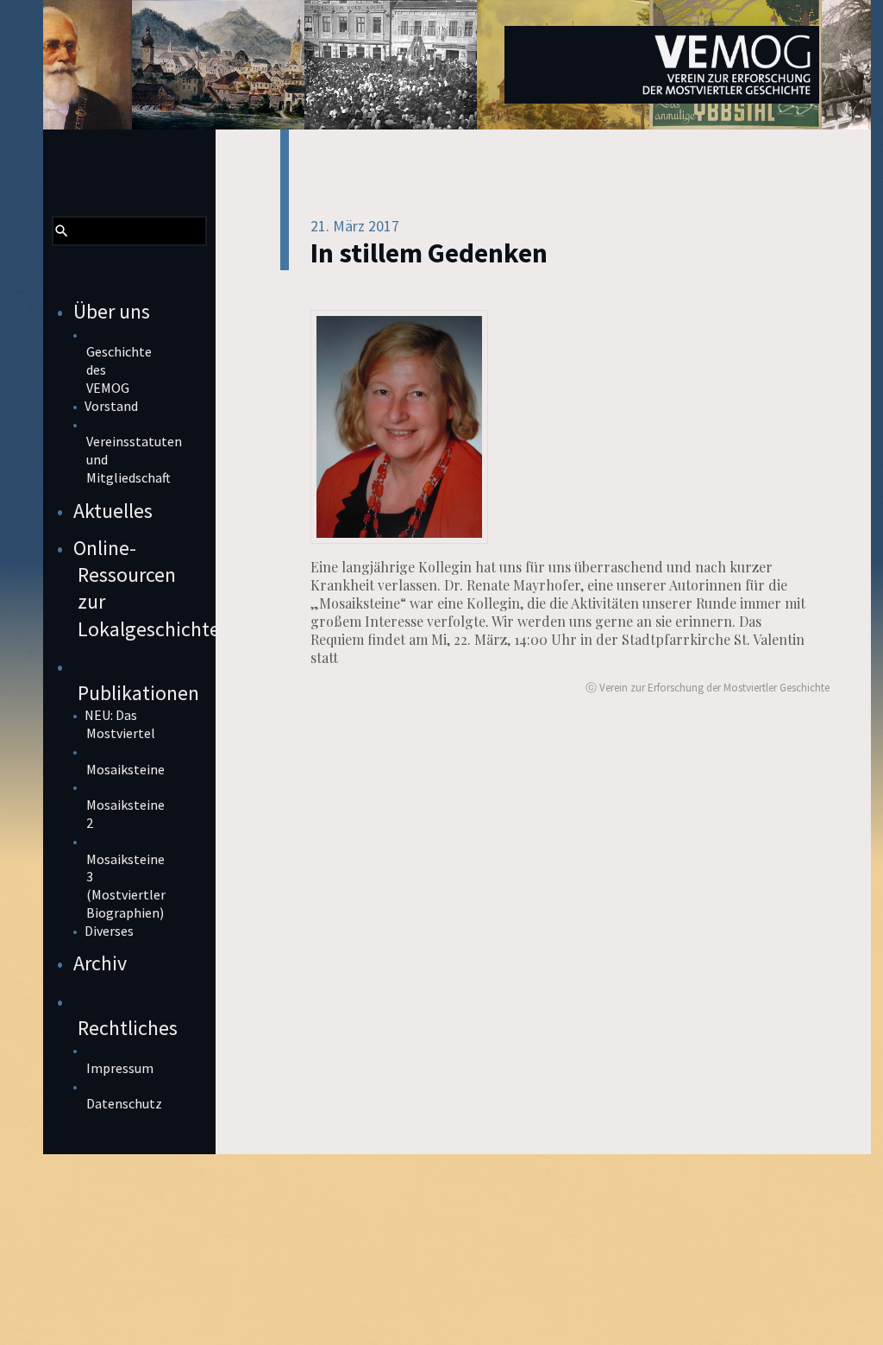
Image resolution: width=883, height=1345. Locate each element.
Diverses (109, 930)
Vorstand (111, 405)
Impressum (119, 1068)
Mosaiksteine (125, 769)
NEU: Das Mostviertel (120, 724)
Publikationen (138, 692)
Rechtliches (128, 1027)
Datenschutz (124, 1103)
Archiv (100, 963)
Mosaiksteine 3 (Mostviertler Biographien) (126, 885)
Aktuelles (113, 510)
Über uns (111, 311)
